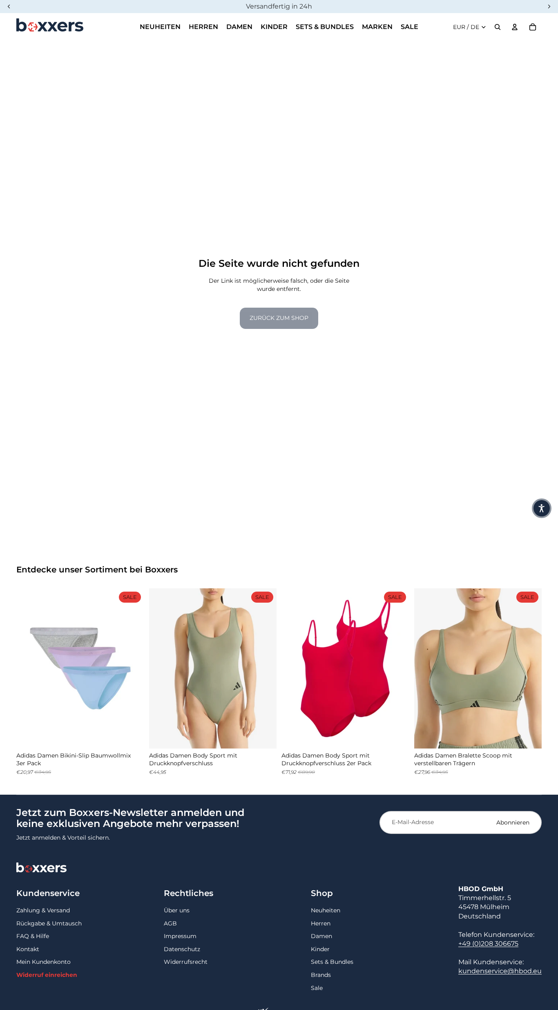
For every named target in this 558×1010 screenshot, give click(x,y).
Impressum (180, 936)
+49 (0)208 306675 (488, 943)
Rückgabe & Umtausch (49, 923)
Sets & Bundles (332, 961)
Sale (317, 988)
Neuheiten (325, 910)
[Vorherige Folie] (28, 668)
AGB (170, 923)
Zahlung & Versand (43, 910)
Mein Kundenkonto (43, 961)
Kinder (320, 949)
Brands (321, 975)
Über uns (177, 910)
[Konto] (515, 27)
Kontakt (27, 949)
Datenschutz (182, 949)
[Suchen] (498, 27)
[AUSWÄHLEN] (131, 735)
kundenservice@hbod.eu (500, 971)
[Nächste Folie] (132, 668)
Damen (321, 936)
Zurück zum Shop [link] (279, 318)
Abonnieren (512, 822)
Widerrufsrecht (186, 961)
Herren (320, 923)
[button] (541, 508)
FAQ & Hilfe (32, 936)
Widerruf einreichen (46, 975)
